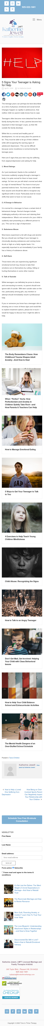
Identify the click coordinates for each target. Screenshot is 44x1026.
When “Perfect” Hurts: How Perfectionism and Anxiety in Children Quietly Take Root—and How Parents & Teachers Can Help (21, 403)
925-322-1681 (29, 7)
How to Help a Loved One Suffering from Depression (11, 792)
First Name (6, 836)
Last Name (6, 845)
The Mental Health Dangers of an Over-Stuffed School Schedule (20, 745)
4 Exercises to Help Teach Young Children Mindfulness (20, 538)
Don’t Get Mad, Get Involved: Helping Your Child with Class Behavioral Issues (22, 661)
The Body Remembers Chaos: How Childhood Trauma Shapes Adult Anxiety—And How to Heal (21, 357)
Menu (39, 19)
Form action (7, 868)
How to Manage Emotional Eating (20, 449)
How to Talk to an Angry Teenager (20, 620)
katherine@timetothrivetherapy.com (22, 974)
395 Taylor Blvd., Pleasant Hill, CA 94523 (22, 969)
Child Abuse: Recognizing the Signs (22, 581)
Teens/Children (14, 757)
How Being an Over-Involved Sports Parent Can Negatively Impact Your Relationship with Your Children (33, 794)
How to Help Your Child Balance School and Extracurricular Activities (22, 704)
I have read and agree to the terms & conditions (18, 873)
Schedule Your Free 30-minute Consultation (22, 819)
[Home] (13, 29)
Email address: (8, 854)
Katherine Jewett (25, 88)
